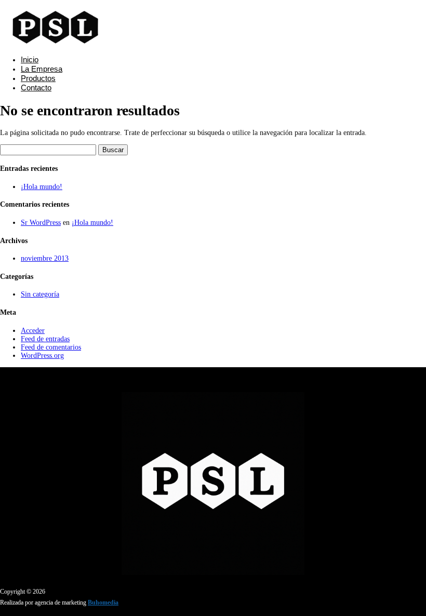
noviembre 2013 (45, 258)
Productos (38, 78)
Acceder (33, 330)
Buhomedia (103, 602)
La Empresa (41, 68)
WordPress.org (42, 355)
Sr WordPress (41, 222)
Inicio (29, 59)
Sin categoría (40, 294)
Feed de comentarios (51, 347)
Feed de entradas (45, 339)
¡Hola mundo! (41, 187)
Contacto (36, 87)
